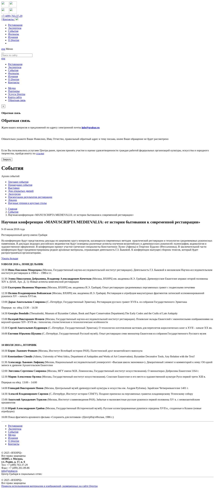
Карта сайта (15, 97)
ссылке (40, 153)
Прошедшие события (20, 184)
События (13, 31)
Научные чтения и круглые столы (27, 203)
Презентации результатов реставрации (30, 197)
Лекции (12, 200)
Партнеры (14, 91)
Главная (12, 208)
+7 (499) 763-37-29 (11, 15)
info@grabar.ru (91, 127)
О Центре (13, 40)
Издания (13, 37)
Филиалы (13, 34)
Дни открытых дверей (21, 191)
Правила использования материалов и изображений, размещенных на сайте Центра (49, 486)
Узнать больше (9, 258)
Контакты (8, 19)
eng (3, 48)
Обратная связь (17, 100)
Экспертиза (14, 28)
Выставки (13, 188)
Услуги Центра (16, 94)
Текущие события (18, 181)
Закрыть (7, 159)
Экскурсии (14, 194)
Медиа (12, 88)
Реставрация (15, 25)
